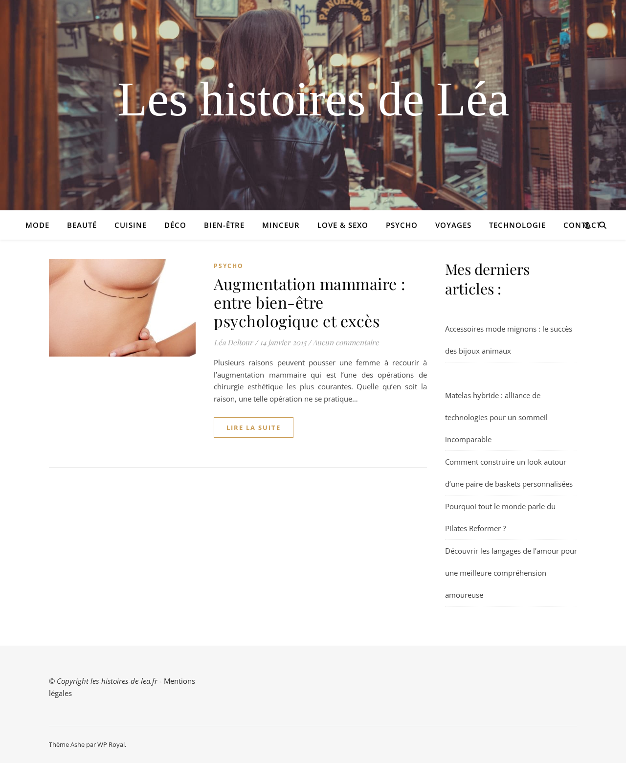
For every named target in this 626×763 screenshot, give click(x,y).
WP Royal (111, 744)
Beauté (82, 225)
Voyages (453, 225)
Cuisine (130, 225)
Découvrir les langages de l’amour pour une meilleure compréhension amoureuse (511, 573)
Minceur (281, 225)
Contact (582, 225)
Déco (175, 225)
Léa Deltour (233, 342)
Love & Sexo (342, 225)
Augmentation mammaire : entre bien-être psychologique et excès (310, 302)
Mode (37, 225)
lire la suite (253, 427)
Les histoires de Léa (313, 99)
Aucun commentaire (346, 342)
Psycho (402, 225)
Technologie (517, 225)
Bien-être (224, 225)
